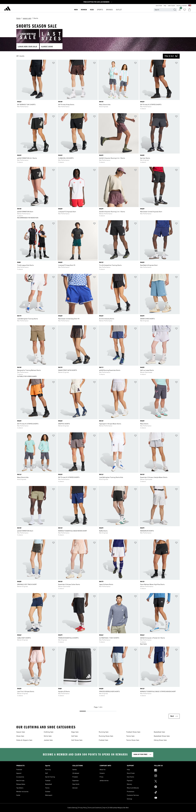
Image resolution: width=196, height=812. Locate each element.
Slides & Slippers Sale (24, 740)
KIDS (92, 10)
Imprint (105, 807)
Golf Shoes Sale (76, 740)
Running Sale (103, 732)
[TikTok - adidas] (167, 792)
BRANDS (109, 10)
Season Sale (20, 732)
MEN (76, 10)
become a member (182, 5)
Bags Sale (75, 732)
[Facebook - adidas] (167, 770)
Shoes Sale (20, 736)
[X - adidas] (167, 781)
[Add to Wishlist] (53, 63)
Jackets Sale (48, 740)
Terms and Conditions (95, 807)
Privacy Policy (82, 807)
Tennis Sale (130, 736)
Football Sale (103, 740)
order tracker (171, 5)
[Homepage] (7, 8)
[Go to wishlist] (184, 9)
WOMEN (84, 10)
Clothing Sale (48, 732)
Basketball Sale (159, 732)
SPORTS (100, 10)
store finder (159, 5)
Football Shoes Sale (133, 732)
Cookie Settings (72, 807)
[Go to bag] (189, 9)
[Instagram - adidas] (167, 776)
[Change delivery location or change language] (190, 5)
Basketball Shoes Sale (162, 736)
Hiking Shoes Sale (160, 740)
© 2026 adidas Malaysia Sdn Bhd (118, 807)
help (165, 5)
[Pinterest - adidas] (167, 787)
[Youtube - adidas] (167, 798)
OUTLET (119, 10)
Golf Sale (74, 736)
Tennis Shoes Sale (132, 740)
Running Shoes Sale (106, 736)
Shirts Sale (48, 736)
